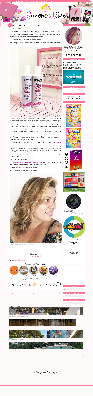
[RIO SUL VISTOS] (74, 192)
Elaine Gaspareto (46, 386)
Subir (89, 393)
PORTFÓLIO (51, 1)
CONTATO (58, 1)
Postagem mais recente (15, 293)
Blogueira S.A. (32, 386)
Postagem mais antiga (55, 293)
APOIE (45, 1)
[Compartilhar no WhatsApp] (41, 256)
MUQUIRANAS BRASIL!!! (71, 62)
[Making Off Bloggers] (73, 214)
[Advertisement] (73, 274)
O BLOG (27, 1)
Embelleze (19, 260)
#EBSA (32, 1)
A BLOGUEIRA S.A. (19, 1)
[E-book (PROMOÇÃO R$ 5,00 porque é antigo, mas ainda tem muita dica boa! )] (74, 170)
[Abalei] (74, 237)
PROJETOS (39, 1)
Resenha (23, 260)
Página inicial (35, 293)
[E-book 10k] (73, 147)
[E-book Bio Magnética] (73, 126)
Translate (78, 98)
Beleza (15, 260)
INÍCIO (11, 1)
